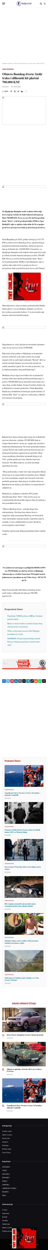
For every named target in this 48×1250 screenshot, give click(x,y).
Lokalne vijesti (7, 1131)
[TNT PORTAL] (24, 3)
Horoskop (5, 1145)
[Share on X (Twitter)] (14, 91)
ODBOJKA (5, 1185)
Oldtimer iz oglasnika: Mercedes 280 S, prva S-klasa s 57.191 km (24, 1070)
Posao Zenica (6, 1152)
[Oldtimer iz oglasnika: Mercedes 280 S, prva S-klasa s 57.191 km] (24, 1054)
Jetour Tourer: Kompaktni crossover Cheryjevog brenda (25, 1035)
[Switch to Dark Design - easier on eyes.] (44, 4)
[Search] (41, 3)
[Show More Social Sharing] (26, 91)
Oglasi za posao (7, 1135)
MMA (4, 1195)
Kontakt (4, 1217)
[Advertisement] (24, 35)
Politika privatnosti (8, 1231)
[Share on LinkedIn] (22, 91)
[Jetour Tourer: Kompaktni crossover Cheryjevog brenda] (24, 1020)
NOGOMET (6, 1167)
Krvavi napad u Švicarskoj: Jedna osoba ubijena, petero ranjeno (23, 868)
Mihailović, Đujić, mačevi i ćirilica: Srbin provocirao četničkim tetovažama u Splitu (21, 942)
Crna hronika (8, 69)
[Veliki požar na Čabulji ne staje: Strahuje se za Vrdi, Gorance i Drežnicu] (24, 961)
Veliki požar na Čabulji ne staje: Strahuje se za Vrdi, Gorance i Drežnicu (22, 979)
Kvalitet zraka (6, 1149)
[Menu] (3, 3)
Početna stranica (7, 63)
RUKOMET (6, 1177)
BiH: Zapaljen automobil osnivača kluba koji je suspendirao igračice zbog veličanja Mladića (20, 905)
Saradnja (5, 1220)
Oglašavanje (6, 1224)
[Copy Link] (18, 91)
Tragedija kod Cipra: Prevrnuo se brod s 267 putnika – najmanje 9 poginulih (22, 794)
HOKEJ (4, 1181)
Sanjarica (5, 1142)
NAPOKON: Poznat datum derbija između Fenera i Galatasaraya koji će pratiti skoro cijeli (23, 641)
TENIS (4, 1170)
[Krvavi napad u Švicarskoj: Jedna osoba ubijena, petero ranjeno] (24, 850)
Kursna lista (6, 1138)
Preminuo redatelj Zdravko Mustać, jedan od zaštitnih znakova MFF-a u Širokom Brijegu (22, 831)
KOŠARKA (6, 1174)
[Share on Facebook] (11, 91)
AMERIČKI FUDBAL (9, 1188)
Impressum (5, 1213)
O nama (4, 1210)
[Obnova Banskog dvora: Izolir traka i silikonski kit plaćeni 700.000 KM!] (24, 110)
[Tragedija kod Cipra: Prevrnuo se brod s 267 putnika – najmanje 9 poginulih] (24, 776)
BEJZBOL (5, 1192)
